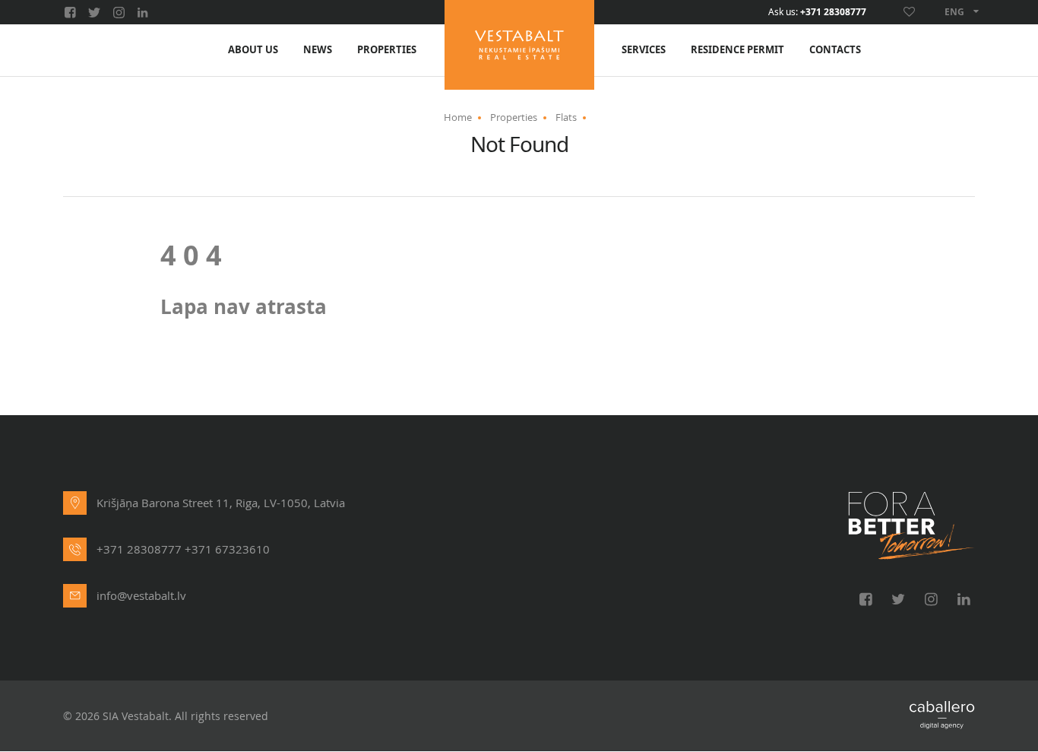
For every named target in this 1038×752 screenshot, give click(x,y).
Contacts (835, 50)
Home (458, 117)
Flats (566, 117)
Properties (386, 50)
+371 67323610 (227, 549)
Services (644, 50)
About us (253, 50)
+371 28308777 (833, 12)
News (317, 50)
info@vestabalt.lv (141, 595)
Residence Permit (737, 50)
